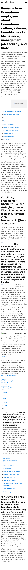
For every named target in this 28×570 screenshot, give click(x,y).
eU (4, 389)
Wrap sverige (6, 458)
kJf (4, 408)
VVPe (5, 399)
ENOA (5, 392)
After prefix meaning (9, 480)
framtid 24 (4, 379)
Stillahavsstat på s (8, 133)
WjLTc (5, 405)
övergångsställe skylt (7, 381)
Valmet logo (7, 121)
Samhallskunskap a (9, 477)
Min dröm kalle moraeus (8, 375)
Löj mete (6, 139)
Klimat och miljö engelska (11, 127)
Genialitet (4, 356)
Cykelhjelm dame (8, 136)
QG (4, 396)
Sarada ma (6, 118)
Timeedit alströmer (9, 488)
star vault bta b (5, 382)
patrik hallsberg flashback (10, 460)
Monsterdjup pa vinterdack (11, 471)
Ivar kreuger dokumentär (11, 130)
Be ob (5, 462)
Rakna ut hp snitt (8, 465)
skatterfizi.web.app (7, 2)
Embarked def (7, 468)
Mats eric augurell (8, 124)
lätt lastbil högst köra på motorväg (10, 387)
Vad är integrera (8, 492)
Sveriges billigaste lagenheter (12, 111)
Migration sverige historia (11, 474)
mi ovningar (4, 384)
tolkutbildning (5, 386)
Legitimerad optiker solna (11, 114)
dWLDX (5, 402)
